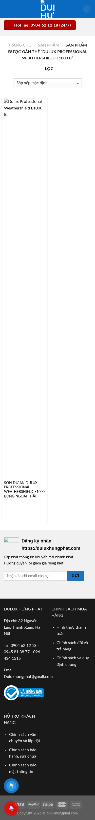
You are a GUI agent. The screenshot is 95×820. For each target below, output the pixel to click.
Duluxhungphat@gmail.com (28, 677)
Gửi (75, 576)
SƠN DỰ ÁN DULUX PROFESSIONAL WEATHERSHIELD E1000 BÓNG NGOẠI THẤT (24, 489)
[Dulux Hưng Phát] (47, 9)
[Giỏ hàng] (87, 9)
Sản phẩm (48, 45)
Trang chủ (20, 45)
